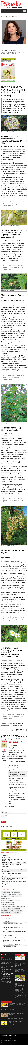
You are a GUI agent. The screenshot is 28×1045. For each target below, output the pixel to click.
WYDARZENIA (18, 896)
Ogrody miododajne (5, 912)
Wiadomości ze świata (17, 894)
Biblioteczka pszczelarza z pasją (8, 1040)
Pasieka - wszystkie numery (10, 1035)
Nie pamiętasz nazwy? (8, 825)
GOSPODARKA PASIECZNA (7, 902)
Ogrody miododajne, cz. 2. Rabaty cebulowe (12, 944)
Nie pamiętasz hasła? (7, 826)
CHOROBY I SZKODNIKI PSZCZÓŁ (8, 900)
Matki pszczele (4, 910)
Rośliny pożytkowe (16, 908)
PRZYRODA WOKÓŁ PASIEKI (8, 59)
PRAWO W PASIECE (16, 912)
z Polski (9, 1007)
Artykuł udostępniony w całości (8, 906)
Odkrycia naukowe (19, 910)
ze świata (10, 1016)
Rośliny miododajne (6, 61)
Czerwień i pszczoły (7, 935)
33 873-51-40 (6, 973)
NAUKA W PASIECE (15, 892)
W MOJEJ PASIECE (5, 892)
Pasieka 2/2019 (13, 16)
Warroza (11, 910)
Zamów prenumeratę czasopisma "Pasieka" (4, 757)
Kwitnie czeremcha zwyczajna (10, 946)
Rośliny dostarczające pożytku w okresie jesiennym (14, 937)
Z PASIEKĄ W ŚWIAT (5, 908)
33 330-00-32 (7, 974)
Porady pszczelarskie (6, 1042)
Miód (19, 900)
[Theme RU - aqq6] (11, 4)
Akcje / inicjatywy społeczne (7, 904)
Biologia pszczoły (21, 906)
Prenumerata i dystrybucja (7, 1038)
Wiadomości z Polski (6, 894)
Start (3, 16)
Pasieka (7, 16)
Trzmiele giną (6, 921)
